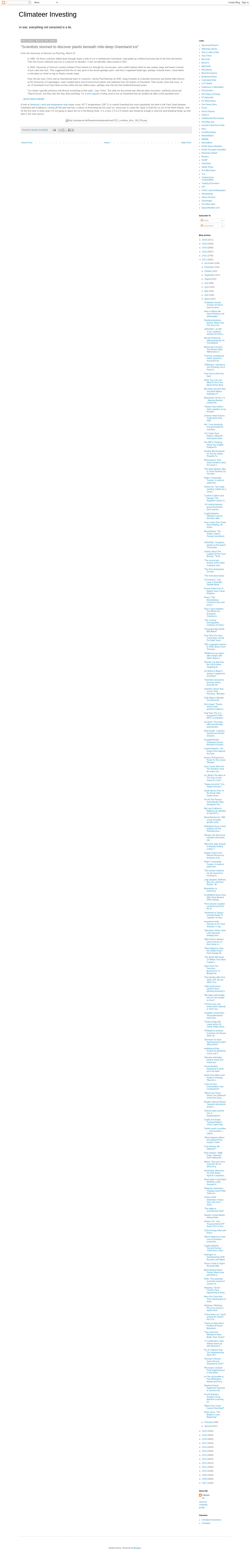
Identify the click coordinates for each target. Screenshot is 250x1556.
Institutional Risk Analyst (213, 118)
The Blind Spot (208, 204)
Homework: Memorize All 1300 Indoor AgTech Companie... (214, 1173)
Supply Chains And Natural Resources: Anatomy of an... (214, 855)
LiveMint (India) (209, 132)
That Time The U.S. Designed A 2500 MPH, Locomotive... (214, 715)
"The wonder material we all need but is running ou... (214, 873)
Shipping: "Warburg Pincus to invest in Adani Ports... (213, 1308)
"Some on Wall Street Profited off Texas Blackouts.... (214, 1325)
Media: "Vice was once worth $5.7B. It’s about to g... (214, 1164)
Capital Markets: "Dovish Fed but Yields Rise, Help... (214, 1248)
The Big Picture (209, 170)
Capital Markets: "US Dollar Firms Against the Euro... (214, 751)
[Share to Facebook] (69, 130)
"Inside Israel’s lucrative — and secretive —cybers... (215, 1131)
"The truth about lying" (214, 576)
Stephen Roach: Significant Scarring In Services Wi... (214, 1388)
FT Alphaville (207, 97)
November (209, 267)
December (209, 263)
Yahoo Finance (208, 197)
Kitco (204, 129)
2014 (204, 1455)
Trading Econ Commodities (208, 178)
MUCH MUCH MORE (33, 99)
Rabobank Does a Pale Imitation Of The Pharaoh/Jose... (215, 828)
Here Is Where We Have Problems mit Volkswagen (214, 314)
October (208, 271)
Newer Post (27, 142)
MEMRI (205, 139)
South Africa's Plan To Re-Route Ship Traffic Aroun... (214, 793)
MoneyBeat (207, 142)
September (209, 275)
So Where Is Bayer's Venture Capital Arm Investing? (214, 673)
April (206, 295)
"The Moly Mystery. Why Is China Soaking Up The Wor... (215, 471)
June (207, 287)
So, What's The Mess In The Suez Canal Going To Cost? (215, 777)
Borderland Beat (209, 77)
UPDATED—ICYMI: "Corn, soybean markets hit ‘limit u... (214, 331)
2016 (204, 1447)
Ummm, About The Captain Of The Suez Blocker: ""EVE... (215, 554)
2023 (204, 252)
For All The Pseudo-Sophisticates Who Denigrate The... (214, 802)
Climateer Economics (211, 1520)
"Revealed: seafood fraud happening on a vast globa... (214, 1370)
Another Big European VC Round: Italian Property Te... (214, 453)
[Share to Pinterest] (72, 130)
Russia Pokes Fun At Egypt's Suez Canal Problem (214, 591)
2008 (204, 1479)
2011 (204, 1467)
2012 (204, 1463)
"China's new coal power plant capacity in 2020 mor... (215, 1006)
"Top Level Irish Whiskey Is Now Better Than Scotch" (214, 1334)
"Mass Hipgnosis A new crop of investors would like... (215, 1239)
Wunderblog (207, 194)
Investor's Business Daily (213, 125)
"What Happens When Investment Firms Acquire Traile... (214, 1140)
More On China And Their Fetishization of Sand (215, 1299)
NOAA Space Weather (212, 146)
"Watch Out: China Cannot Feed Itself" (214, 1407)
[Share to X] (66, 130)
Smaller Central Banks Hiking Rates (214, 1216)
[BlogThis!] (63, 130)
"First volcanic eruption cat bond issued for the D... (214, 906)
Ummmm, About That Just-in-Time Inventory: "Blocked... (215, 691)
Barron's (205, 63)
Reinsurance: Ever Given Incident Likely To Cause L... (215, 462)
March (207, 299)
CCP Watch (207, 83)
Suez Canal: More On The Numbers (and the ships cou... (214, 769)
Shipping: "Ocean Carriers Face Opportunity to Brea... (215, 1290)
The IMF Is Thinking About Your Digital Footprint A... (213, 444)
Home (107, 142)
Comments (208, 226)
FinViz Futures (208, 111)
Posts (206, 220)
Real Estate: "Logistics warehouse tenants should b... (214, 733)
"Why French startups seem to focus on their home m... (214, 941)
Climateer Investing (48, 14)
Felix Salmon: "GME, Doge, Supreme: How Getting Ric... (213, 1155)
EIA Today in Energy (211, 94)
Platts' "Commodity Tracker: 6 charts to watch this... (214, 480)
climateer (206, 1496)
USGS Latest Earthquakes (214, 190)
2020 (204, 1431)
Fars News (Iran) (209, 104)
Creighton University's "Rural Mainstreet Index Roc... (214, 1015)
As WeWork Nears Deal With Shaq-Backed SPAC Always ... (215, 897)
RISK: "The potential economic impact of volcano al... (214, 1281)
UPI (203, 187)
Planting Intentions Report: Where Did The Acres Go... (214, 322)
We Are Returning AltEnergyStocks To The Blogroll (214, 340)
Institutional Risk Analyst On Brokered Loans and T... (215, 1051)
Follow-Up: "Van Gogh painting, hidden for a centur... (215, 489)
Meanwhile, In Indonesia (210, 889)
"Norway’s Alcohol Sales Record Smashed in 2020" (214, 1361)
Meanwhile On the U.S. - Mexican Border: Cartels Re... (214, 400)
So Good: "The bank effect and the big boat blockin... (213, 724)
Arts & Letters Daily (210, 52)
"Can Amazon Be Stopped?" (212, 1147)
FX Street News (209, 101)
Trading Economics (210, 183)
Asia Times (207, 56)
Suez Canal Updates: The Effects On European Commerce (214, 612)
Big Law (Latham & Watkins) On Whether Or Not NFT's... (215, 811)
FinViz (204, 108)
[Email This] (59, 130)
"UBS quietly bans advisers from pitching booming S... (215, 989)
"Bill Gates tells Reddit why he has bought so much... (214, 997)
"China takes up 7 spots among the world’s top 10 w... (215, 1317)
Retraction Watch (209, 153)
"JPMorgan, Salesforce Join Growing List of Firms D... (214, 367)
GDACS (205, 115)
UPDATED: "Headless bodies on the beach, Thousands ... (215, 545)
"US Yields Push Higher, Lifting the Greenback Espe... (214, 436)
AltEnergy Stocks (209, 49)
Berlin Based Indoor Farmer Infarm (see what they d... (214, 1272)
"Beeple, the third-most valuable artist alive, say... (214, 837)
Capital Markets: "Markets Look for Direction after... (213, 516)
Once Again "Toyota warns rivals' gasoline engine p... (214, 706)
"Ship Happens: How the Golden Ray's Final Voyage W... (213, 950)
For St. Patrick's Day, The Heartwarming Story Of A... (214, 1352)
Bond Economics (209, 73)
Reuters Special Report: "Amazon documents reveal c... (215, 1104)
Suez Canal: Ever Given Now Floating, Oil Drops (215, 525)
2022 (204, 255)
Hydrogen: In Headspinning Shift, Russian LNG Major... (215, 1257)
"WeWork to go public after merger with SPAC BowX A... (214, 655)
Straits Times (207, 167)
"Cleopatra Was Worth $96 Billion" (214, 630)
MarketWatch (208, 135)
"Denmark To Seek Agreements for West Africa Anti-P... (215, 1042)
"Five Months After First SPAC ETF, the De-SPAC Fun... (214, 979)
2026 (204, 240)
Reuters (205, 156)
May (206, 291)
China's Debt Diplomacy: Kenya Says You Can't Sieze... (213, 1201)
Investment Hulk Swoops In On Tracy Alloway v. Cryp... (214, 924)
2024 (204, 247)
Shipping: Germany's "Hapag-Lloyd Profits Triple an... (215, 1190)
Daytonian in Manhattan (213, 87)
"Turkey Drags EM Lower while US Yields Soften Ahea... (215, 1024)
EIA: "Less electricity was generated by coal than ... (213, 427)
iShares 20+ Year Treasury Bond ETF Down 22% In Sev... (214, 1224)
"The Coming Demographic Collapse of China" (214, 622)
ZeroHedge (207, 201)
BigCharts (206, 66)
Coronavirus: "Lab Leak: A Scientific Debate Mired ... (213, 582)
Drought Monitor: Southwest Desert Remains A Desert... (214, 742)
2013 (204, 1459)
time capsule (93, 93)
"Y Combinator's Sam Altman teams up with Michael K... (214, 1343)
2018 (204, 1439)
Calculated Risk (209, 80)
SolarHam (206, 163)
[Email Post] (54, 130)
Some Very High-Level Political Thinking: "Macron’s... (214, 1077)
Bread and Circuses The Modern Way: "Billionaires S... (213, 349)
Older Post (186, 142)
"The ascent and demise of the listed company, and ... (214, 563)
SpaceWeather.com (211, 208)
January (208, 1426)
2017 (204, 1443)
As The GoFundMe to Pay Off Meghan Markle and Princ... (214, 1379)
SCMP (204, 160)
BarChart (206, 59)
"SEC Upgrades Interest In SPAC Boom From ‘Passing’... (215, 647)
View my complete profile (203, 1505)
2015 (204, 1451)
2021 (204, 259)
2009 (204, 1475)
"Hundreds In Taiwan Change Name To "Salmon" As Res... (214, 915)
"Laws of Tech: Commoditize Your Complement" (214, 1086)
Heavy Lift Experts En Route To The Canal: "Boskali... (215, 760)
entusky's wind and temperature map (49, 104)
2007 (204, 1483)
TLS (203, 174)
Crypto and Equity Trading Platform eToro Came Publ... (214, 1122)
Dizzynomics (207, 90)
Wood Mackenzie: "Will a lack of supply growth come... (214, 819)
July (206, 283)
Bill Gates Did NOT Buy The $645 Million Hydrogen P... (215, 391)
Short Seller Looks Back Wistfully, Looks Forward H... (215, 1182)
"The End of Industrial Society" (214, 570)
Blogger (137, 1548)
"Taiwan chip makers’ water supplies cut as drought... (215, 409)
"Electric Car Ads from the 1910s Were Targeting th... (214, 664)
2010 (204, 1471)
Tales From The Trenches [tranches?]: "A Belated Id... (212, 970)
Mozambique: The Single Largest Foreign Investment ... (214, 535)
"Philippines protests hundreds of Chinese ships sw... (215, 1033)
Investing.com (208, 122)
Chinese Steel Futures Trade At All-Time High (214, 418)
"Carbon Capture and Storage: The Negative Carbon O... (215, 498)
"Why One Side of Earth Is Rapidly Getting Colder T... (215, 846)
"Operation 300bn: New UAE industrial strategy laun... (215, 933)
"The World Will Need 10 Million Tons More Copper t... (215, 959)
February (208, 1422)
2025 (204, 244)
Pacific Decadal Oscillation (214, 149)
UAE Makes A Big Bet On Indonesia (214, 699)
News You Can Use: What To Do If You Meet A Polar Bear (213, 382)
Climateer (206, 1523)
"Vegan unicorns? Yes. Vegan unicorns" (214, 785)
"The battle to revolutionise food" (214, 1209)
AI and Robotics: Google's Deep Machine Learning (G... (213, 1398)
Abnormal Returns (210, 45)
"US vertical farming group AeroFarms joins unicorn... (213, 507)
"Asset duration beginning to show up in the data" (214, 1068)
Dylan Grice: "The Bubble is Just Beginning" (212, 1414)
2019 (204, 1435)
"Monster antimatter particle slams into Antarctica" (213, 1060)
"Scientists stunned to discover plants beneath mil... (214, 682)
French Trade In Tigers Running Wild (214, 1264)
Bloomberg (207, 70)
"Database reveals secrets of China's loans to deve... (213, 305)
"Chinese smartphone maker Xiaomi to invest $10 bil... (214, 358)
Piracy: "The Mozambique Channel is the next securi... (214, 601)
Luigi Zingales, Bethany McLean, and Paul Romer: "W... (215, 882)
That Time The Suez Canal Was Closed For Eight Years (214, 638)
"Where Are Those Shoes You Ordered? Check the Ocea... (215, 1095)
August (207, 279)
